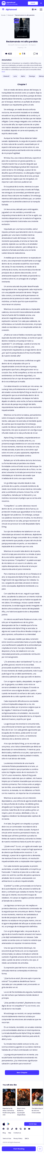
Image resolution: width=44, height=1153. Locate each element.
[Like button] (39, 1148)
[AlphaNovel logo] (9, 9)
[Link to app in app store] (4, 1123)
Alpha (23, 76)
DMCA (27, 1138)
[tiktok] (12, 1129)
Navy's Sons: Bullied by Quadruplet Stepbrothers (21, 1111)
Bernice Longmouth (21, 45)
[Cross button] (41, 3)
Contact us (17, 1133)
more (3, 72)
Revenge (32, 76)
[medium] (25, 1129)
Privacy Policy (18, 1138)
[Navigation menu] (41, 9)
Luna (15, 76)
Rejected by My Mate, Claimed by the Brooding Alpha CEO (9, 1111)
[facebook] (3, 1129)
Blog (4, 1133)
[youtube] (29, 1129)
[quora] (20, 1129)
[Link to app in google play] (9, 1124)
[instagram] (8, 1129)
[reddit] (16, 1129)
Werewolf (10, 15)
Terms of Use (7, 1138)
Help (9, 1133)
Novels (3, 15)
